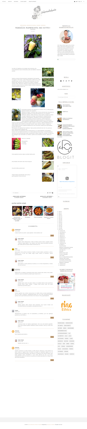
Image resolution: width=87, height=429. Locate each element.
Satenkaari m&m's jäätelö (64, 258)
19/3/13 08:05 (17, 230)
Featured (60, 328)
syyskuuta (62, 234)
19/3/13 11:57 (17, 270)
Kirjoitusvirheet (32, 1)
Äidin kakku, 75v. (62, 250)
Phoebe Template (38, 424)
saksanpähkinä (69, 346)
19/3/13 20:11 (17, 311)
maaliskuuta (62, 243)
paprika (43, 25)
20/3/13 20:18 (20, 261)
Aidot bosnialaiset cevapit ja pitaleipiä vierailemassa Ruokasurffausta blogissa (65, 134)
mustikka (66, 341)
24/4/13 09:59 (17, 332)
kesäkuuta (62, 239)
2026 (60, 211)
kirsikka (66, 338)
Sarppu (16, 310)
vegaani (66, 354)
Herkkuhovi (17, 269)
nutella (59, 343)
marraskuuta (62, 232)
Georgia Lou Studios (51, 424)
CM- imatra (60, 325)
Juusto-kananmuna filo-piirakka (65, 260)
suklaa (59, 348)
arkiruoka (23, 25)
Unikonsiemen (71, 328)
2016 (60, 225)
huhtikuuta (62, 241)
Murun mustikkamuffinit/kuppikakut (66, 256)
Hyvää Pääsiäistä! (62, 245)
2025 (60, 213)
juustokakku (61, 338)
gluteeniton (61, 335)
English (10, 1)
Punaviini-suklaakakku (63, 254)
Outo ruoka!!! (61, 255)
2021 (60, 218)
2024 (60, 214)
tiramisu (71, 348)
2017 (60, 224)
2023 (60, 215)
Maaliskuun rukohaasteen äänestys (66, 247)
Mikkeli (64, 328)
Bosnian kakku (61, 322)
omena (67, 343)
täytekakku (60, 351)
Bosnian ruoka (31, 25)
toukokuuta (62, 240)
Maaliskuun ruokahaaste (64, 262)
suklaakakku (65, 348)
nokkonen (71, 341)
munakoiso (60, 341)
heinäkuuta (62, 237)
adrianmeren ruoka (62, 330)
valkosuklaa (61, 354)
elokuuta (61, 236)
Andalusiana (18, 229)
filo (69, 333)
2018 (60, 222)
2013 (60, 229)
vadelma (66, 351)
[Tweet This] (47, 192)
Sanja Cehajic (21, 238)
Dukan (38, 25)
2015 (60, 226)
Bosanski (16, 1)
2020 (60, 219)
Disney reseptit (67, 325)
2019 (60, 221)
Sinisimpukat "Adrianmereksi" (65, 259)
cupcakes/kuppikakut (62, 333)
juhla (70, 335)
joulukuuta (62, 230)
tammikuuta (62, 265)
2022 (60, 217)
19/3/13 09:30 (17, 250)
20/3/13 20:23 (20, 281)
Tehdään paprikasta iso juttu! (64, 248)
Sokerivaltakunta (31, 424)
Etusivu (4, 1)
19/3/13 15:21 (17, 291)
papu (59, 346)
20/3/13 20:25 (20, 302)
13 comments (16, 192)
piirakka (63, 346)
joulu (66, 335)
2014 (60, 228)
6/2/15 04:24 (17, 348)
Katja (16, 248)
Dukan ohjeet (24, 1)
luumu (71, 338)
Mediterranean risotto (63, 252)
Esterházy (61, 251)
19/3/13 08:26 (20, 239)
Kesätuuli (65, 111)
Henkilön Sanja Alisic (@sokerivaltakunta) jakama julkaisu (70, 193)
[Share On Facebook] (49, 192)
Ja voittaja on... (62, 244)
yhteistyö (72, 354)
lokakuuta (62, 233)
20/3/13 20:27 (20, 322)
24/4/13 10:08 (20, 341)
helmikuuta (62, 263)
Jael (16, 289)
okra (64, 343)
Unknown (17, 330)
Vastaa (52, 235)
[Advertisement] (66, 375)
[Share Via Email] (52, 192)
